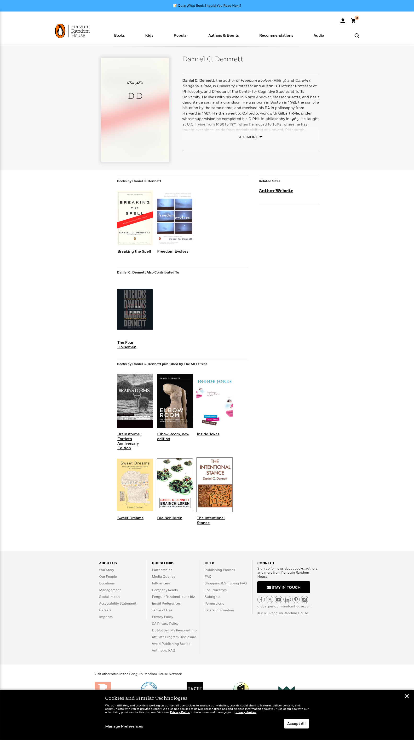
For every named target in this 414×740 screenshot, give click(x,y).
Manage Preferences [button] (124, 726)
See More (248, 137)
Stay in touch (286, 587)
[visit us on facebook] (261, 599)
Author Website (276, 191)
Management (110, 590)
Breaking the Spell (134, 251)
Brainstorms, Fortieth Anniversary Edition (129, 441)
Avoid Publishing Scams (171, 643)
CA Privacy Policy (165, 623)
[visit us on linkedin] (287, 599)
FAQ (208, 576)
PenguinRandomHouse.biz (173, 596)
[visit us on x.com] (269, 599)
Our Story (106, 570)
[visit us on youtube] (278, 599)
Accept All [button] (296, 723)
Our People (108, 576)
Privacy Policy (162, 617)
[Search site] (357, 35)
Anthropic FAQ (163, 650)
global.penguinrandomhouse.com (284, 606)
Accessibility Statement (117, 603)
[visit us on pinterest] (296, 599)
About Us (108, 563)
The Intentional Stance (211, 520)
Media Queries (163, 576)
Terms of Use (162, 610)
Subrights (212, 596)
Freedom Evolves (172, 251)
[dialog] (207, 715)
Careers (105, 610)
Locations (107, 583)
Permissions (214, 603)
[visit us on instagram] (304, 599)
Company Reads (165, 590)
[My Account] (342, 19)
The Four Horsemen (126, 345)
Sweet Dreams (130, 518)
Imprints (106, 617)
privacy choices (245, 712)
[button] (119, 35)
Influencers (161, 583)
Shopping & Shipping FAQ (226, 583)
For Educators (216, 590)
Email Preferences (166, 603)
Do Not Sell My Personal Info (174, 630)
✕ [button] (407, 696)
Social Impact (110, 596)
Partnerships (162, 570)
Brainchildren (169, 518)
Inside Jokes (208, 434)
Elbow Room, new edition (173, 436)
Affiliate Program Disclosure (174, 637)
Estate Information (219, 610)
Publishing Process (220, 570)
